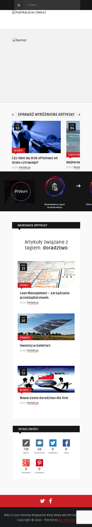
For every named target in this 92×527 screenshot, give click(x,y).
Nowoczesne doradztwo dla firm (44, 398)
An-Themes (67, 520)
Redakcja (24, 167)
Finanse (25, 337)
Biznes (18, 150)
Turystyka (75, 154)
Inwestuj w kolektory (35, 346)
